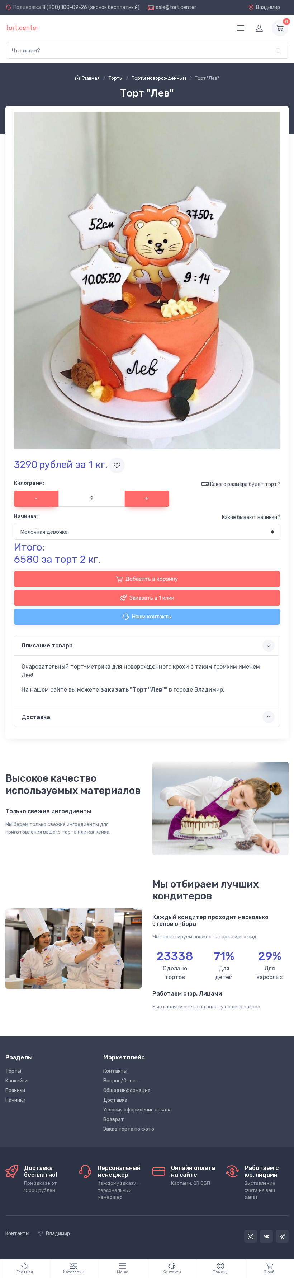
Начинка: (26, 517)
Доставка (115, 1100)
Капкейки (16, 1081)
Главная (91, 78)
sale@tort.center (176, 7)
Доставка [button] (36, 717)
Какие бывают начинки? (251, 517)
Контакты (115, 1071)
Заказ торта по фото (128, 1129)
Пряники (15, 1090)
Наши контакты (152, 616)
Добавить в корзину (151, 579)
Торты (13, 1071)
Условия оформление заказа (137, 1110)
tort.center (22, 28)
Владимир (268, 7)
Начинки (15, 1100)
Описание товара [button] (47, 645)
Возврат (113, 1120)
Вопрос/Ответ (121, 1081)
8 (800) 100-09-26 (64, 7)
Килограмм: (29, 483)
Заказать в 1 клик (151, 598)
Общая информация (126, 1090)
